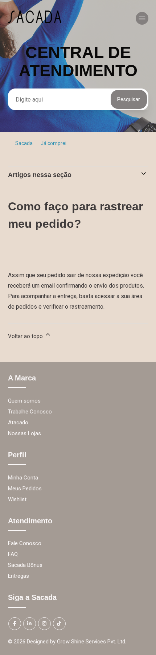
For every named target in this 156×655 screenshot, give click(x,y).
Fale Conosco (24, 543)
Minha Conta (23, 477)
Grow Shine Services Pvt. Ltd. (91, 641)
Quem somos (24, 400)
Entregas (18, 576)
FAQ (13, 554)
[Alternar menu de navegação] (142, 18)
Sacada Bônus (25, 565)
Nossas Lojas (24, 433)
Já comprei (53, 143)
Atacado (18, 422)
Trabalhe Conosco (30, 411)
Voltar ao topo (26, 336)
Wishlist (17, 499)
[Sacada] (35, 21)
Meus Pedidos (25, 488)
